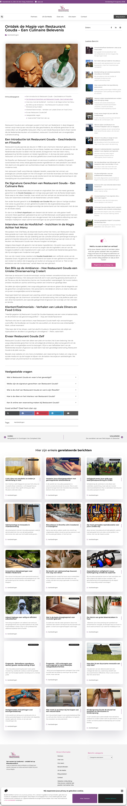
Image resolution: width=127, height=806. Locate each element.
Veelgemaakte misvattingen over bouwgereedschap (19, 710)
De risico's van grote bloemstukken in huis (102, 618)
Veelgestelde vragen (33, 115)
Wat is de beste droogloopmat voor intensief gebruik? (60, 618)
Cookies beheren (110, 798)
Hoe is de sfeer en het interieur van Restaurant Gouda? (41, 396)
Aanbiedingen (13, 35)
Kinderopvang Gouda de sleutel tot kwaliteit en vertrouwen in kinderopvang (101, 711)
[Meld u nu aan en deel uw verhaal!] (104, 240)
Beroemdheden (63, 767)
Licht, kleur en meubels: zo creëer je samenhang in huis (20, 479)
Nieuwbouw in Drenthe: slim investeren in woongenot (62, 525)
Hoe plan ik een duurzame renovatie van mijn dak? (103, 664)
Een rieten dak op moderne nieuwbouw (107, 61)
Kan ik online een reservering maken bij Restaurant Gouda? (41, 403)
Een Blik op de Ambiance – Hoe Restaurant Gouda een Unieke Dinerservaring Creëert (47, 106)
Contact (84, 17)
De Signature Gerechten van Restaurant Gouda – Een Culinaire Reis (49, 99)
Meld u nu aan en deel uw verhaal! (104, 246)
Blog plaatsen (62, 774)
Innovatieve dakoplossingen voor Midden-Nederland (18, 572)
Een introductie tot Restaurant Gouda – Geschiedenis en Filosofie (48, 96)
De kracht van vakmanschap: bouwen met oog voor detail (61, 572)
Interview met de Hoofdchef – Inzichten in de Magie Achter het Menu (50, 102)
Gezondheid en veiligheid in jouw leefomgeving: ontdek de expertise (101, 572)
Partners (34, 17)
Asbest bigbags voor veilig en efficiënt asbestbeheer (21, 618)
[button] (122, 791)
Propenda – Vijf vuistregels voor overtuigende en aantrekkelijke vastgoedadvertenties (59, 665)
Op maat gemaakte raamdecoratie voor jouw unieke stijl (103, 525)
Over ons (60, 17)
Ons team (72, 17)
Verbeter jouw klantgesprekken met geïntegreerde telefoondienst (61, 479)
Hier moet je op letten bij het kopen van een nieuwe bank (62, 710)
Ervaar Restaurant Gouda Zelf (36, 112)
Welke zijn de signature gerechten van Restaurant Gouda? (41, 384)
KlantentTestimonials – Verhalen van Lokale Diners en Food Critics (49, 110)
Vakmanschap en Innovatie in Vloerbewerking (17, 525)
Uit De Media (47, 17)
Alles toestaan (85, 798)
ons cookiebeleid (10, 800)
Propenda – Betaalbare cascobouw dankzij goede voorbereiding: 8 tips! (20, 664)
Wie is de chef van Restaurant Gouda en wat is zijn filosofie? (41, 390)
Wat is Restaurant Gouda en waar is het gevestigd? (41, 377)
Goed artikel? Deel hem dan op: (39, 118)
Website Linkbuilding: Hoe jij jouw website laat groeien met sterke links (66, 783)
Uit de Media (62, 770)
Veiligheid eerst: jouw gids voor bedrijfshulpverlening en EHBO (99, 479)
